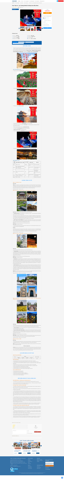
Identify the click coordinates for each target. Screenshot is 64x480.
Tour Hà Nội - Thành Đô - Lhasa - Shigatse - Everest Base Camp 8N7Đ (17, 451)
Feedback (38, 461)
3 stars (29, 433)
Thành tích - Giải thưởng (39, 460)
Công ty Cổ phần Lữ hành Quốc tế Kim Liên (18, 458)
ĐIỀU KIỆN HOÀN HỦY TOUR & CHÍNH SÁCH (18, 43)
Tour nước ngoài (30, 468)
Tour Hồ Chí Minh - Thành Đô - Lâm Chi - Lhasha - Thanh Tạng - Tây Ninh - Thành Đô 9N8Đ (26, 451)
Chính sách (29, 460)
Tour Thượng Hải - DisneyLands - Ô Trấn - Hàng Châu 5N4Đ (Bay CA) (35, 451)
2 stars (28, 433)
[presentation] (19, 28)
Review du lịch (38, 468)
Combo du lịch (29, 466)
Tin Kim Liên (38, 466)
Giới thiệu (29, 459)
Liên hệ (29, 462)
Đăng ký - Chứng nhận (39, 459)
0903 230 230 (47, 17)
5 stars (31, 433)
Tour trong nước (30, 467)
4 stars (30, 433)
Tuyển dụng (29, 463)
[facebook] (45, 469)
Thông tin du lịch (39, 467)
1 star (27, 433)
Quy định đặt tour (30, 461)
